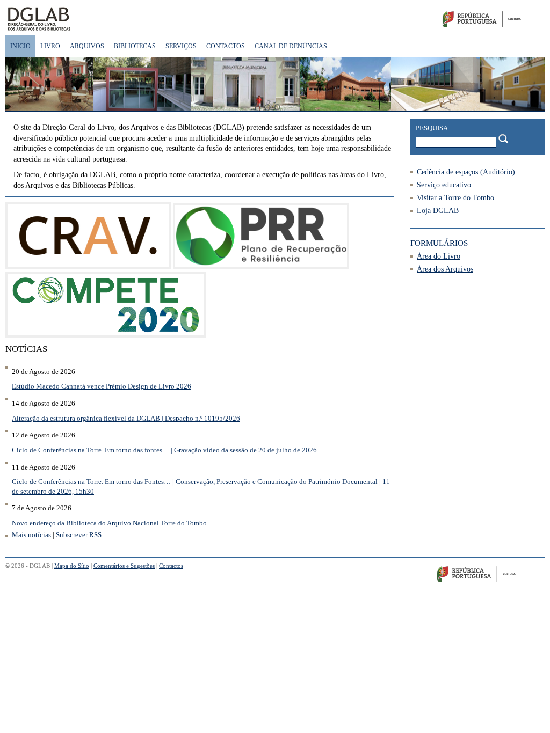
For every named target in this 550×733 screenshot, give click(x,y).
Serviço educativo (444, 185)
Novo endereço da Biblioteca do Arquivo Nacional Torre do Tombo (109, 523)
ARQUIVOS (87, 46)
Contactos (171, 565)
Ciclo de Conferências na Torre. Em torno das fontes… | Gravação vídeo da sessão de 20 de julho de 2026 (164, 450)
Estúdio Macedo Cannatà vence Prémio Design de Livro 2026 (101, 386)
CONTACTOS (225, 46)
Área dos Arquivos (445, 269)
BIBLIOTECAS (135, 46)
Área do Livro (438, 256)
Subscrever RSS (79, 535)
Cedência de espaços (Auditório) (466, 172)
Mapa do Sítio (71, 565)
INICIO (20, 46)
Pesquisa (432, 127)
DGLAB (74, 18)
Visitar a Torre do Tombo (455, 198)
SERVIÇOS (181, 46)
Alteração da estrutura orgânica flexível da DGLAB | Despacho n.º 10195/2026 (126, 418)
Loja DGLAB (438, 211)
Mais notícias (31, 535)
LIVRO (50, 46)
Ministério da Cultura (494, 21)
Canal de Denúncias (291, 46)
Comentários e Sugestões (124, 565)
